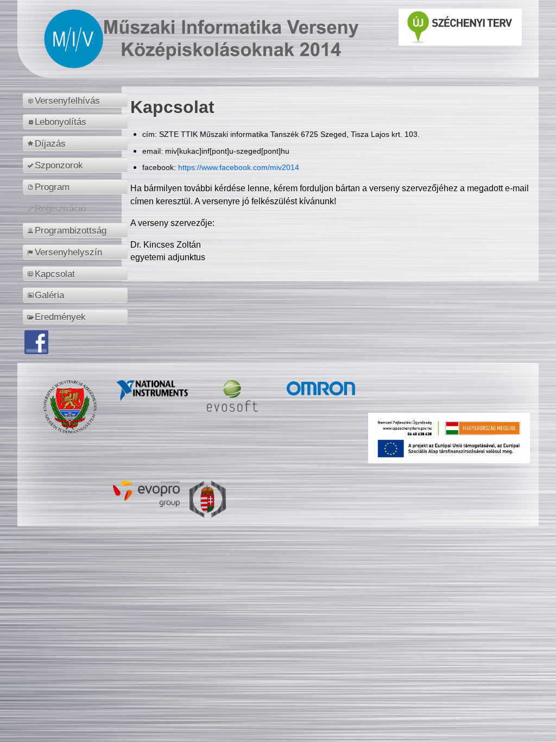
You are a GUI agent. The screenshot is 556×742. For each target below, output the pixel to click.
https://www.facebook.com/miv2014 (238, 167)
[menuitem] (77, 100)
